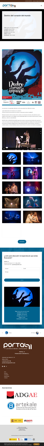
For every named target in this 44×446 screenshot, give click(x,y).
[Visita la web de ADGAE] (22, 395)
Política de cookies (22, 430)
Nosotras (6, 373)
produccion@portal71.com (37, 1)
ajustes (30, 444)
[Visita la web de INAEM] (22, 421)
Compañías (6, 374)
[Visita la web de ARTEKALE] (22, 405)
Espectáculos (6, 376)
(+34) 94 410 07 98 (28, 1)
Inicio (5, 371)
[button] (41, 5)
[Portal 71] (9, 6)
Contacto (6, 377)
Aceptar (36, 444)
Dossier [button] (22, 241)
